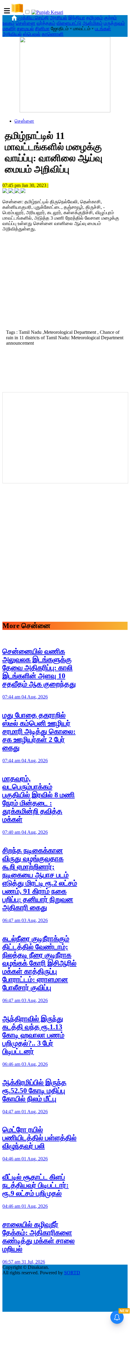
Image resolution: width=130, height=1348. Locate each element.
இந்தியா (76, 17)
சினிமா (42, 28)
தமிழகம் (94, 17)
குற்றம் (110, 17)
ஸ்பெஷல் (32, 34)
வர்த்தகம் (46, 23)
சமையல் (25, 28)
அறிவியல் (12, 34)
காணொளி (52, 34)
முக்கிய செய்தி (33, 17)
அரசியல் (58, 17)
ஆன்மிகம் (92, 23)
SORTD (72, 1272)
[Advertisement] (65, 285)
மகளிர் (9, 28)
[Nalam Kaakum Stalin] (65, 110)
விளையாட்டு (69, 23)
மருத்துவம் (114, 23)
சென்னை (25, 23)
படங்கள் (103, 28)
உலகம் (8, 23)
